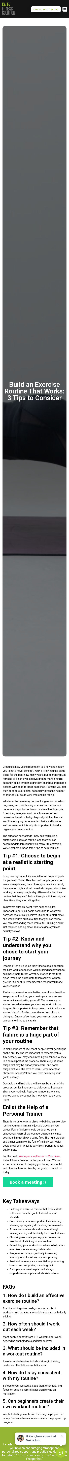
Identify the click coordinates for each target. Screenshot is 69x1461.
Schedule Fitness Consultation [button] (46, 9)
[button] (64, 9)
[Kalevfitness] (8, 9)
